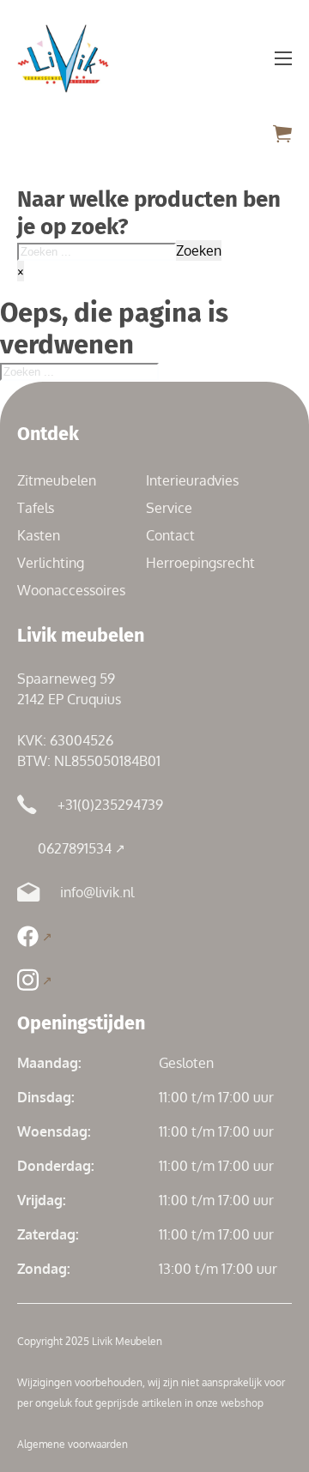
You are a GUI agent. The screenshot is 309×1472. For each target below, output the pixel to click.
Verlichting (50, 562)
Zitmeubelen (56, 480)
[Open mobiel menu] (283, 58)
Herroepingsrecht (200, 562)
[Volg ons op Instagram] (34, 980)
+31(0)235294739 (110, 804)
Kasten (38, 535)
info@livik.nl (97, 892)
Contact (170, 535)
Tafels (35, 507)
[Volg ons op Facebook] (34, 936)
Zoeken (198, 250)
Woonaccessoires (71, 590)
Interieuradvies (192, 480)
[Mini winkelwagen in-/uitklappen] (282, 133)
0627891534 (75, 848)
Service (169, 507)
